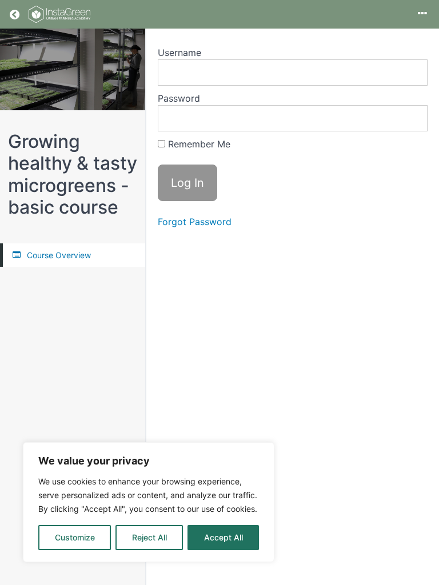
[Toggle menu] (422, 14)
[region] (148, 502)
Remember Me (197, 144)
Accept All (223, 537)
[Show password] (408, 118)
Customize (75, 537)
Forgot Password (195, 221)
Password (179, 98)
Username (179, 52)
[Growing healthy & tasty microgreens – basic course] (72, 69)
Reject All (149, 537)
